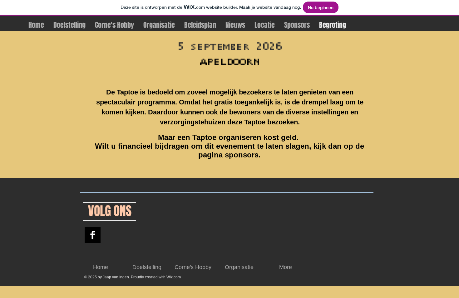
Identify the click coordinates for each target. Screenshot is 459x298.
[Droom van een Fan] (93, 235)
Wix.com (173, 277)
